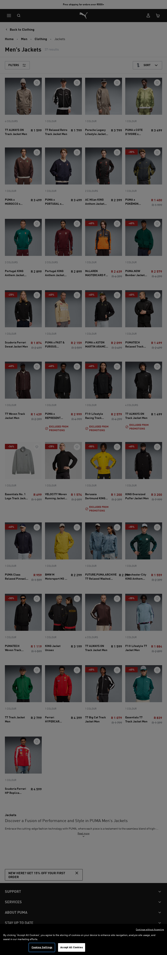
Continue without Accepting (150, 929)
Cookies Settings (42, 947)
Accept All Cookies (71, 947)
